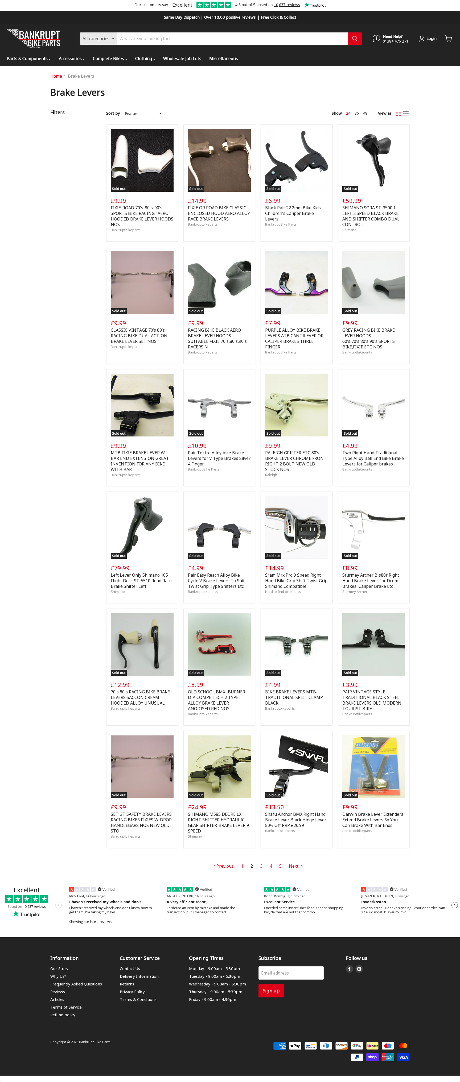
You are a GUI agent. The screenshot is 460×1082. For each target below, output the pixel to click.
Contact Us (130, 968)
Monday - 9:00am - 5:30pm (214, 968)
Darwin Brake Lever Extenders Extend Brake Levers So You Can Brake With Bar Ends (372, 819)
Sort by (113, 113)
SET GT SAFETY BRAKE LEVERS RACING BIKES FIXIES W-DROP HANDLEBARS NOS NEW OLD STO (141, 822)
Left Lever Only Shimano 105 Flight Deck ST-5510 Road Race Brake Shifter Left (141, 580)
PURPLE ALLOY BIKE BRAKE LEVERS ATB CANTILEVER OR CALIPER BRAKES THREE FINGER (294, 338)
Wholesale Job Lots (182, 58)
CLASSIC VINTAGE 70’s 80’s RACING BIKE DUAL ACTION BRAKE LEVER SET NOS (139, 335)
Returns (127, 984)
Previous (224, 866)
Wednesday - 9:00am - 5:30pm (217, 984)
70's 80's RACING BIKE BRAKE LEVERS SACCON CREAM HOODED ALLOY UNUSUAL (140, 697)
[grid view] (398, 113)
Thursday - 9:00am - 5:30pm (215, 991)
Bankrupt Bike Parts (281, 224)
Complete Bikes (109, 58)
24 (348, 113)
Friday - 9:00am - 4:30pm (212, 999)
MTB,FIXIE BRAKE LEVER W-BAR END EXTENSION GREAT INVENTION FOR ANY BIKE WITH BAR (140, 461)
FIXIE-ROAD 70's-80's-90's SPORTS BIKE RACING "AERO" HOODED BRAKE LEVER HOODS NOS (142, 216)
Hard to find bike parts (283, 591)
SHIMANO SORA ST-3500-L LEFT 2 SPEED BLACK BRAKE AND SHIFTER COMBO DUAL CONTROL (371, 216)
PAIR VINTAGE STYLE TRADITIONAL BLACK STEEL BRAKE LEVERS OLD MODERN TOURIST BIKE (371, 700)
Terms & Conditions (138, 999)
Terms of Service (66, 1007)
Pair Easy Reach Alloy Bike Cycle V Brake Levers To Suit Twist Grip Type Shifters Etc (216, 580)
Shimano (349, 229)
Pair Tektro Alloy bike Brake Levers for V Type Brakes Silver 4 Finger (219, 458)
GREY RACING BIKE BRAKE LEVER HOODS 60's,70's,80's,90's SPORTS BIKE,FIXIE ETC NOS (368, 338)
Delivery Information (139, 976)
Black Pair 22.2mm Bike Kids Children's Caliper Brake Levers (293, 213)
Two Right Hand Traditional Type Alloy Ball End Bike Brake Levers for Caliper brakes (373, 458)
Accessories (71, 58)
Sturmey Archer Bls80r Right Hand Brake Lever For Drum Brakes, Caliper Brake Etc (370, 580)
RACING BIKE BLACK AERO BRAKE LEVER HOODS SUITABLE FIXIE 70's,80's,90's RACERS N (217, 338)
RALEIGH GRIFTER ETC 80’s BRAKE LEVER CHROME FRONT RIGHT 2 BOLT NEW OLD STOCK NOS (296, 461)
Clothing (144, 58)
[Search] (355, 38)
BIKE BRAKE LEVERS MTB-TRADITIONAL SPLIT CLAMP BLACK (294, 697)
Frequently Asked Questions (76, 984)
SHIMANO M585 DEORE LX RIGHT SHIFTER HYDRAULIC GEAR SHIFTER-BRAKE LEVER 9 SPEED (218, 822)
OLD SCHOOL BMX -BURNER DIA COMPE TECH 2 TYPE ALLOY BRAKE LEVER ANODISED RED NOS (216, 700)
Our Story (59, 968)
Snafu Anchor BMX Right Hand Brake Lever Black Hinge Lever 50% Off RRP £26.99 (295, 819)
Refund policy (62, 1015)
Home (56, 76)
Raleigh (271, 474)
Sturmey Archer (354, 591)
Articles (57, 999)
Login (431, 38)
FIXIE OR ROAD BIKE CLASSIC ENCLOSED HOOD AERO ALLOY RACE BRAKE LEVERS (219, 213)
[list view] (406, 113)
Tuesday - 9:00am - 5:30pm (214, 976)
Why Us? (58, 976)
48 (365, 113)
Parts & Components (28, 58)
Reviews (57, 991)
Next (294, 866)
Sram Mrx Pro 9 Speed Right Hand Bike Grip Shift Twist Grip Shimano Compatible (296, 580)
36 (357, 113)
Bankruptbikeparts (126, 229)
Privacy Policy (132, 991)
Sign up (271, 990)
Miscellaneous (223, 58)
